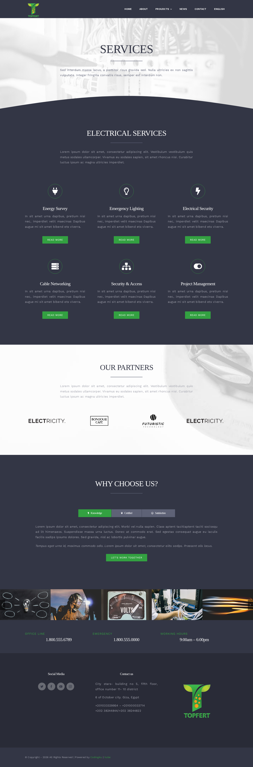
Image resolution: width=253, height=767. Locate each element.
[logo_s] (197, 673)
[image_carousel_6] (126, 591)
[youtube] (61, 686)
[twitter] (42, 686)
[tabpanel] (126, 542)
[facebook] (51, 686)
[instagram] (70, 686)
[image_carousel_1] (25, 591)
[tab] (95, 513)
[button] (2, 605)
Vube (107, 757)
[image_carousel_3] (177, 591)
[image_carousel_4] (76, 591)
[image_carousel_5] (227, 591)
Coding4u (96, 757)
